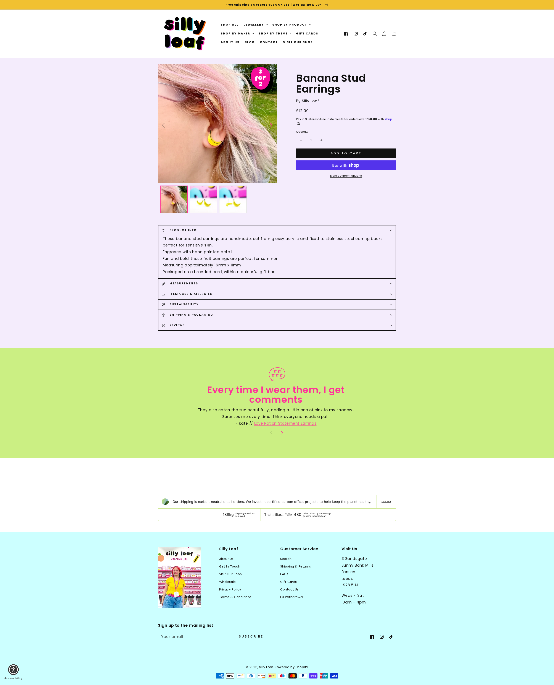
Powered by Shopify (291, 667)
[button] (375, 33)
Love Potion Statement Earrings (285, 423)
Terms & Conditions (235, 597)
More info (386, 501)
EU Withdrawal (291, 597)
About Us (226, 559)
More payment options (346, 176)
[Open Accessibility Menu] (13, 669)
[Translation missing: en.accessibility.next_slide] (270, 124)
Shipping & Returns (295, 566)
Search (286, 559)
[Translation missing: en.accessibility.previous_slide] (163, 124)
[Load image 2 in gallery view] (203, 199)
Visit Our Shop (230, 574)
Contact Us (289, 589)
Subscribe (251, 636)
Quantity (302, 132)
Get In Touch (229, 566)
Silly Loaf (266, 667)
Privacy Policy (230, 589)
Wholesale (227, 582)
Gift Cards (288, 582)
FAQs (284, 574)
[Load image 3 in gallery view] (233, 199)
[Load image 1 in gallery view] (174, 199)
